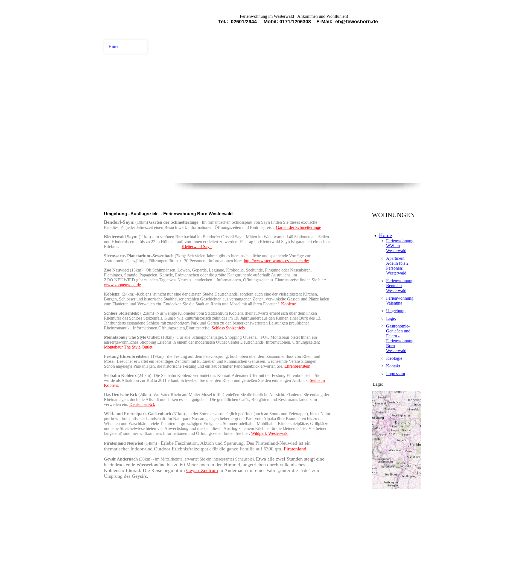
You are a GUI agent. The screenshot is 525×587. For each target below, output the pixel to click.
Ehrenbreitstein (297, 366)
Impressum (395, 373)
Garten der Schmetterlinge (298, 227)
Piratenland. (296, 449)
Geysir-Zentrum (202, 470)
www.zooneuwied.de (122, 284)
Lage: (391, 318)
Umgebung (396, 310)
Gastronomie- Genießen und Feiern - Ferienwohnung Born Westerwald (399, 338)
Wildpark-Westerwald (269, 433)
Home (114, 46)
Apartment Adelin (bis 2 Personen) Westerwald (397, 265)
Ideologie (394, 358)
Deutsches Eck (142, 404)
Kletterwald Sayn (197, 246)
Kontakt (393, 366)
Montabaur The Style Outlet (128, 347)
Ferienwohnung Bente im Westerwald (399, 285)
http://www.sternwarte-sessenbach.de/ (276, 260)
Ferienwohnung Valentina (399, 300)
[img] (126, 20)
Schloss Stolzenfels (228, 328)
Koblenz (288, 304)
